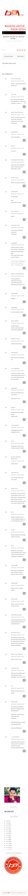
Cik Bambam (15, 368)
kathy (13, 146)
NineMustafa (16, 716)
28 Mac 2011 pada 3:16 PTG (17, 96)
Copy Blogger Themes (21, 892)
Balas (24, 88)
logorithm (15, 668)
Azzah (13, 530)
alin (12, 545)
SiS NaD (13, 94)
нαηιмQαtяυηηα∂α (17, 160)
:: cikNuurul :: (16, 737)
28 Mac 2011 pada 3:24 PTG (17, 276)
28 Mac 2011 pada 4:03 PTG (17, 548)
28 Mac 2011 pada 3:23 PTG (17, 244)
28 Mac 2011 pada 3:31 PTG (17, 409)
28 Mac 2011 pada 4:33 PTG (17, 656)
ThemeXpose (13, 892)
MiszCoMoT (15, 321)
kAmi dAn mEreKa (17, 654)
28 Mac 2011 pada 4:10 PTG (17, 601)
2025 (7, 823)
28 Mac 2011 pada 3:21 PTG (17, 193)
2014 (7, 845)
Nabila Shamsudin (17, 274)
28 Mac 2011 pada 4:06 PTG (17, 585)
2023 (7, 827)
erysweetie (15, 472)
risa (12, 512)
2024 (7, 825)
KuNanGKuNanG (16, 615)
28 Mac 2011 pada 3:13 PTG (17, 81)
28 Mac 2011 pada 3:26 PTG (17, 341)
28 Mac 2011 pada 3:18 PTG (17, 148)
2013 (7, 847)
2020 (7, 833)
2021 (7, 831)
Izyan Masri (15, 425)
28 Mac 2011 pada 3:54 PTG (17, 514)
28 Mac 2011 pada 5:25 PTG (17, 688)
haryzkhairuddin (17, 112)
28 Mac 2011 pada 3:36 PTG (17, 461)
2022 (7, 829)
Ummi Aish (14, 488)
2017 (7, 839)
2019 (7, 835)
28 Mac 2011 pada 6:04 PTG (17, 704)
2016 (7, 841)
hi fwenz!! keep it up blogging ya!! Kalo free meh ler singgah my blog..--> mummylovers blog (18, 263)
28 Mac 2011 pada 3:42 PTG (17, 474)
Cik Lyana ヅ (15, 211)
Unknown (14, 191)
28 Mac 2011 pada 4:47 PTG (17, 670)
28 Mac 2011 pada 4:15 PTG (17, 617)
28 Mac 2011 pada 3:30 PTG (17, 390)
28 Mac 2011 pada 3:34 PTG (17, 443)
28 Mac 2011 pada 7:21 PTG (17, 739)
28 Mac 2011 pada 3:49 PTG (17, 490)
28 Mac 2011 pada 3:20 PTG (17, 162)
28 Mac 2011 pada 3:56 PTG (17, 532)
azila (13, 441)
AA (12, 686)
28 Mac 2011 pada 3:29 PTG (17, 370)
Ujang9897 (14, 132)
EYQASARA (14, 599)
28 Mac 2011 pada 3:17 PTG (17, 114)
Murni (13, 407)
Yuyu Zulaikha (16, 78)
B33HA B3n (14, 177)
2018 (7, 837)
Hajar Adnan (15, 338)
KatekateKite (15, 632)
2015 (7, 843)
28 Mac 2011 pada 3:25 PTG (17, 309)
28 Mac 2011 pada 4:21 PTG (17, 634)
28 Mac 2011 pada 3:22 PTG (17, 213)
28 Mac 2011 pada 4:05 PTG (17, 567)
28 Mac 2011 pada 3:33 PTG (17, 427)
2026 (7, 820)
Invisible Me (15, 225)
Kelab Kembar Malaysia (16, 457)
